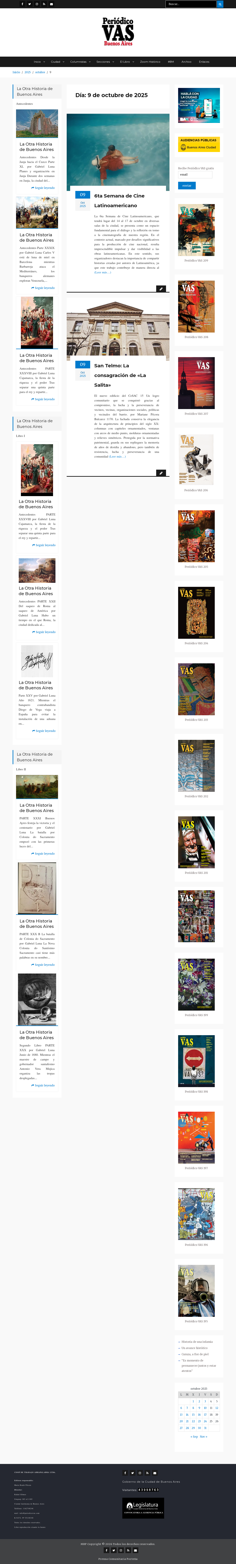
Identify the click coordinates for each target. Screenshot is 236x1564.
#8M (171, 61)
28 (187, 1428)
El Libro (125, 61)
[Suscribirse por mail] (51, 4)
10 (205, 1408)
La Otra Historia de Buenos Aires (37, 147)
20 (181, 1421)
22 (193, 1421)
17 (205, 1414)
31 (205, 1428)
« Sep (194, 1436)
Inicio (37, 61)
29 (193, 1428)
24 (205, 1421)
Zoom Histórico (150, 61)
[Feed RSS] (44, 4)
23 (199, 1421)
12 (216, 1408)
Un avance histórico (194, 1348)
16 (199, 1414)
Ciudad (55, 61)
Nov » (203, 1436)
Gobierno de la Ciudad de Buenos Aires (151, 1481)
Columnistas (78, 61)
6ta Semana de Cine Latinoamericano (119, 200)
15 (193, 1414)
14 (187, 1414)
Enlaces (204, 61)
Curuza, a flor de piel (195, 1354)
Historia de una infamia (197, 1341)
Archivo (186, 61)
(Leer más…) (102, 272)
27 (181, 1428)
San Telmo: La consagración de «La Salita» (120, 375)
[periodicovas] (37, 4)
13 (181, 1414)
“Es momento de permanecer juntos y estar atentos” (199, 1366)
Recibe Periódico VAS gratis (196, 168)
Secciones (103, 61)
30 (199, 1428)
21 (187, 1421)
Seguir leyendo (43, 188)
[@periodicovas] (22, 4)
